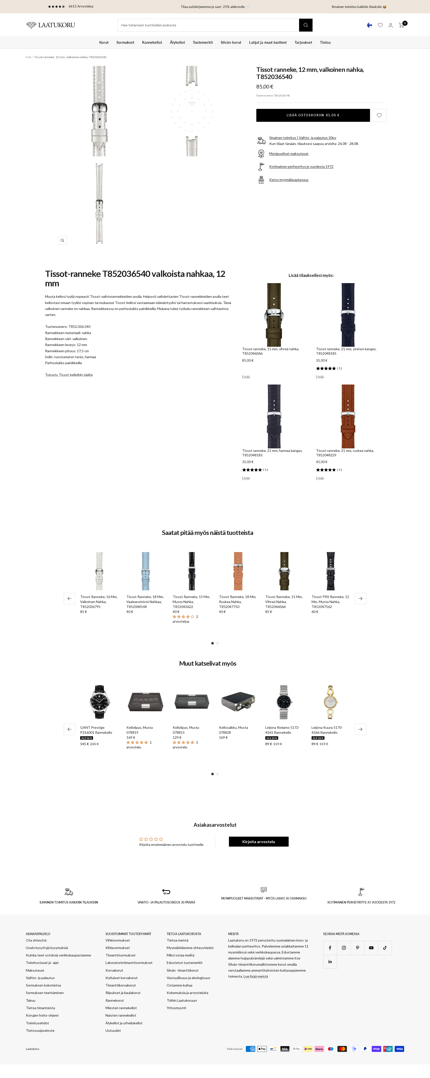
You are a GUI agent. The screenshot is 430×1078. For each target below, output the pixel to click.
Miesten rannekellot (121, 1008)
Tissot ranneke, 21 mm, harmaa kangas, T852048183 (272, 452)
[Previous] (69, 598)
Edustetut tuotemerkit (185, 962)
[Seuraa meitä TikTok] (385, 948)
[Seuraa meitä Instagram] (344, 948)
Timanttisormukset (121, 955)
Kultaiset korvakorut (122, 978)
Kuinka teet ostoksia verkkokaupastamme (58, 955)
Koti (28, 57)
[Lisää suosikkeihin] (379, 115)
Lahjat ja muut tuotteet (268, 42)
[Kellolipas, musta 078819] (145, 702)
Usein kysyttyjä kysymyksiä (47, 948)
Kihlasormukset (118, 948)
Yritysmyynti (176, 1008)
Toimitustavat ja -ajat (42, 962)
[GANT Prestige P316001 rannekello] (99, 702)
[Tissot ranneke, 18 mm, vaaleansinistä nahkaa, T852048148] (145, 571)
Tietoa (325, 42)
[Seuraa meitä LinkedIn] (330, 961)
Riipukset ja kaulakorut (123, 993)
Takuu (30, 1000)
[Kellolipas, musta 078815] (192, 702)
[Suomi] (369, 25)
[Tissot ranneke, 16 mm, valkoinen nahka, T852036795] (99, 571)
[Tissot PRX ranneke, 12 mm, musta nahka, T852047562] (331, 571)
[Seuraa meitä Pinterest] (357, 948)
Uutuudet (113, 1030)
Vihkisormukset (118, 940)
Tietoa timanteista (40, 1008)
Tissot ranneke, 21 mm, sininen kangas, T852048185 (346, 351)
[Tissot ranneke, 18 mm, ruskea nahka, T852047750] (238, 571)
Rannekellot (152, 42)
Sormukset (125, 42)
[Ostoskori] (401, 25)
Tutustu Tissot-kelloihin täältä (69, 375)
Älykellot (177, 42)
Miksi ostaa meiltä (180, 955)
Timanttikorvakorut (121, 985)
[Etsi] (306, 25)
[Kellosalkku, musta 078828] (238, 702)
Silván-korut (231, 42)
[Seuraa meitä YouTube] (371, 948)
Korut (103, 42)
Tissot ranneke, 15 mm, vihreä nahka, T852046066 (270, 351)
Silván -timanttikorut (183, 970)
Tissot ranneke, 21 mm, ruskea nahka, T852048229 (345, 452)
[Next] (360, 598)
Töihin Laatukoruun (182, 1000)
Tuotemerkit (203, 42)
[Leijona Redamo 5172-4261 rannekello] (284, 702)
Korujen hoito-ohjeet (42, 1015)
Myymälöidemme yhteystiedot (190, 948)
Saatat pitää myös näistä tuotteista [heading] (207, 532)
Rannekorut (115, 1000)
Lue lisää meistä (256, 976)
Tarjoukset (303, 42)
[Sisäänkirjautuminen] (390, 25)
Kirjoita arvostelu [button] (258, 841)
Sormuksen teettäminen (45, 993)
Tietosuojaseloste (40, 1030)
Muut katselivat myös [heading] (207, 663)
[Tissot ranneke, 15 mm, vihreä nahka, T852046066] (284, 571)
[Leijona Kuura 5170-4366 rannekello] (331, 702)
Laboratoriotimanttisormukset (129, 962)
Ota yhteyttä (36, 940)
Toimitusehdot (37, 1023)
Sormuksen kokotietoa (43, 985)
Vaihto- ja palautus (40, 978)
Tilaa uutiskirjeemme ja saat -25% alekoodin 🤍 (215, 7)
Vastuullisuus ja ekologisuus (188, 978)
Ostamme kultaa (179, 985)
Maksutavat (35, 970)
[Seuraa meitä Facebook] (330, 948)
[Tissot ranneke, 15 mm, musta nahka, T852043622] (192, 571)
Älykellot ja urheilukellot (124, 1023)
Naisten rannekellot (121, 1015)
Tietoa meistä (177, 940)
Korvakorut (114, 970)
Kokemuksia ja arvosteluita (187, 993)
